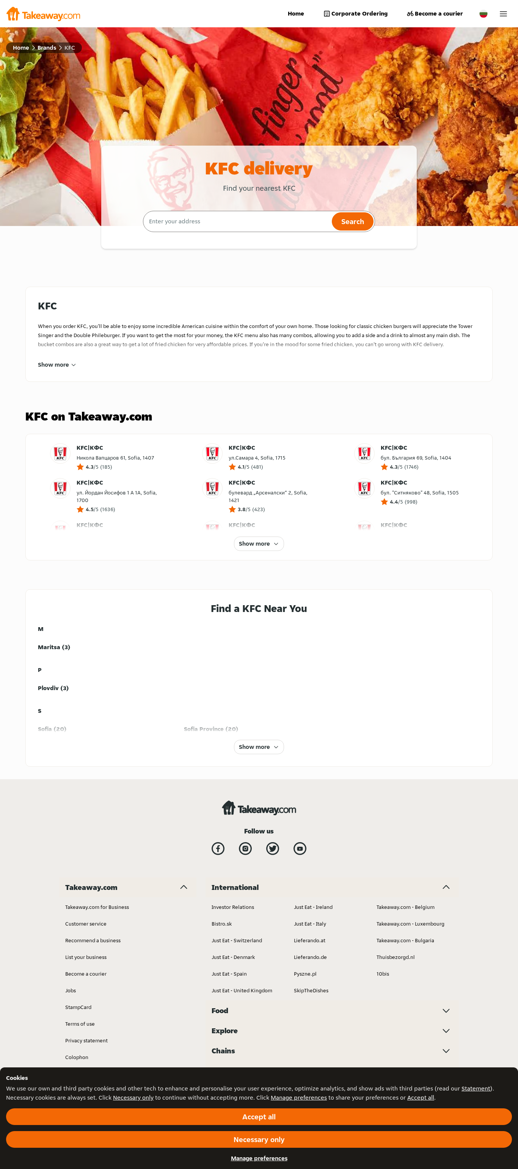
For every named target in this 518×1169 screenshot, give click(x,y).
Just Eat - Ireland (313, 907)
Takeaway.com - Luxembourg (410, 923)
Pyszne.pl (305, 973)
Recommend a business (93, 940)
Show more (53, 365)
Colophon (76, 1057)
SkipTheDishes (311, 990)
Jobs (70, 990)
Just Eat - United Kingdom (242, 990)
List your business (86, 957)
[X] (272, 848)
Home (296, 13)
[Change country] (483, 13)
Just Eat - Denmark (233, 957)
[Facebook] (218, 848)
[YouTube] (300, 848)
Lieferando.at (309, 940)
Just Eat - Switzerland (237, 940)
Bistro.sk (222, 923)
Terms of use (80, 1023)
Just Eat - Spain (229, 973)
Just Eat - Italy (310, 923)
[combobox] (236, 221)
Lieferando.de (310, 957)
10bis (383, 973)
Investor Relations (233, 907)
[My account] (503, 13)
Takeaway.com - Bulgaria (405, 940)
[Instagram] (245, 848)
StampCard (78, 1007)
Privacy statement (86, 1040)
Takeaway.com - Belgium (406, 907)
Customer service (86, 923)
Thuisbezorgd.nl (396, 957)
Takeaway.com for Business (97, 907)
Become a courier (439, 13)
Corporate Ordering (359, 13)
